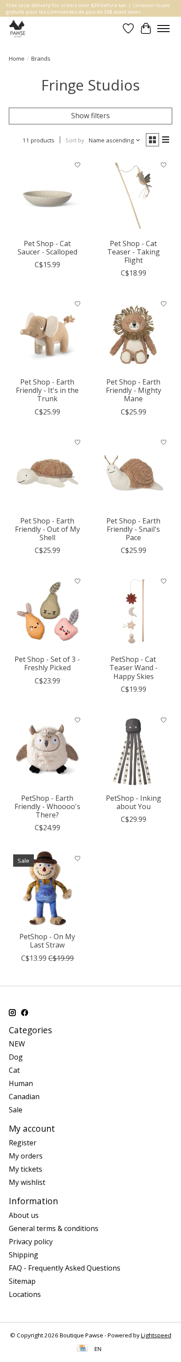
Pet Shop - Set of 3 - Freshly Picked (47, 663)
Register (22, 1143)
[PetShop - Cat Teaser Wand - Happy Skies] (133, 611)
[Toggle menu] (163, 28)
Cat (14, 1070)
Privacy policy (31, 1241)
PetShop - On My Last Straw (47, 941)
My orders (26, 1156)
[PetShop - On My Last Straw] (47, 888)
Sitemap (22, 1281)
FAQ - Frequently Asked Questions (64, 1268)
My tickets (25, 1169)
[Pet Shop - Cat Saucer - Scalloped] (47, 195)
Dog (16, 1057)
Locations (25, 1294)
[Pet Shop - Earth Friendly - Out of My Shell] (47, 473)
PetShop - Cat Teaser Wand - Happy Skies (133, 667)
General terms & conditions (53, 1228)
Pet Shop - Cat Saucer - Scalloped (47, 248)
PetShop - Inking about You (133, 802)
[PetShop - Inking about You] (133, 750)
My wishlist (27, 1182)
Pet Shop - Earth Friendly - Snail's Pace (133, 529)
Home (17, 58)
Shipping (23, 1255)
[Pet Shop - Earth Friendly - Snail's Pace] (133, 473)
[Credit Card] (82, 1348)
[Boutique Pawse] (18, 28)
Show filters (90, 115)
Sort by (74, 140)
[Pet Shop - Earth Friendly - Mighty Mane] (133, 334)
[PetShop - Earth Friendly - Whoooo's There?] (47, 750)
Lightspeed (156, 1335)
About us (24, 1215)
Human (21, 1083)
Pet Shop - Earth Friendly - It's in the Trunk (47, 390)
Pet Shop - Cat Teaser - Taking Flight (133, 252)
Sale (15, 1110)
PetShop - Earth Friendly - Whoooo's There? (47, 806)
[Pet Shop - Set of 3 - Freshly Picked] (47, 611)
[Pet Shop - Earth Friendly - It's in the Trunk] (47, 334)
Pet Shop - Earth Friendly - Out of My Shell (47, 529)
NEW (17, 1044)
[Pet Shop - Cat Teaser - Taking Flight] (133, 195)
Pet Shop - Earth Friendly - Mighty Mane (133, 390)
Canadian (24, 1096)
